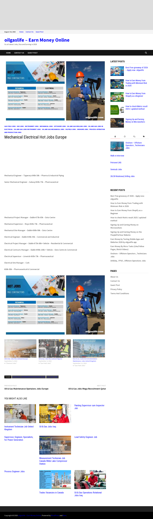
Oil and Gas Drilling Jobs (77, 126)
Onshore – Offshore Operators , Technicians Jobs (135, 145)
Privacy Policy (116, 289)
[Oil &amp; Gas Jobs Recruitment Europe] (20, 348)
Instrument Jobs (32, 126)
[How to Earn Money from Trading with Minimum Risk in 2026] (117, 80)
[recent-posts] (125, 136)
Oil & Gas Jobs (52, 377)
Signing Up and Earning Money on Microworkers (135, 120)
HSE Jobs (20, 126)
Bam (64, 515)
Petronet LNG (115, 162)
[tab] (115, 136)
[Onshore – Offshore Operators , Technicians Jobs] (117, 143)
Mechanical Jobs (46, 126)
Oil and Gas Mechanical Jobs (53, 129)
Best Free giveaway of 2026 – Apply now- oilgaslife (137, 68)
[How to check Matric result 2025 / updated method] (117, 106)
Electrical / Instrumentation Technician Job (29, 377)
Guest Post (39, 32)
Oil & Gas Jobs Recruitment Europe (16, 359)
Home (21, 32)
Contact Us (29, 32)
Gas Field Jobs (10, 126)
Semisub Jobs (116, 169)
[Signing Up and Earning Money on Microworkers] (117, 119)
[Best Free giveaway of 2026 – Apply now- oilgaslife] (117, 68)
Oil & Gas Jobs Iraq (47, 426)
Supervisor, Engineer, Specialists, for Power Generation (18, 438)
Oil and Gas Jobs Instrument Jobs (27, 129)
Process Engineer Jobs (14, 471)
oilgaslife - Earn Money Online (29, 515)
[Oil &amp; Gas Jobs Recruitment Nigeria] (55, 348)
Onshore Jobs (82, 129)
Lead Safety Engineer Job (85, 437)
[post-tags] (144, 136)
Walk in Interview (117, 155)
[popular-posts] (115, 136)
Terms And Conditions (119, 293)
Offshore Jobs (60, 126)
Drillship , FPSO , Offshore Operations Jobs (128, 260)
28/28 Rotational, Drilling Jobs (122, 176)
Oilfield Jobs (70, 129)
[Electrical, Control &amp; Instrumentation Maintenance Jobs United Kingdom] (89, 348)
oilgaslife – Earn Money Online (37, 40)
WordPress (55, 515)
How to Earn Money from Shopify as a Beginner (135, 94)
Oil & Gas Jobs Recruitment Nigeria (50, 359)
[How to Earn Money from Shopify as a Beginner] (117, 93)
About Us (114, 276)
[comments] (134, 136)
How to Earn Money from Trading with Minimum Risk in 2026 (136, 83)
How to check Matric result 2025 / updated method (137, 107)
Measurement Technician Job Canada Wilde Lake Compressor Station (53, 461)
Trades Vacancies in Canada (51, 492)
